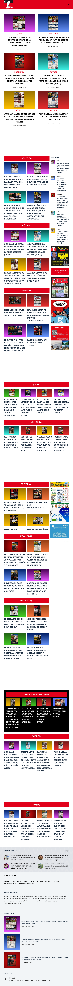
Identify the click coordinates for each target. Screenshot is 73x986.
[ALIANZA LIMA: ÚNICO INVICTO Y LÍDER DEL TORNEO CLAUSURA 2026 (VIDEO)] (53, 100)
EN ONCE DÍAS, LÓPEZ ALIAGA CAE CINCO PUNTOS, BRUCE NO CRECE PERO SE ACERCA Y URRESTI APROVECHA (37, 212)
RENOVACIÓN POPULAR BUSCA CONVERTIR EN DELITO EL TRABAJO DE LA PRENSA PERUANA (37, 181)
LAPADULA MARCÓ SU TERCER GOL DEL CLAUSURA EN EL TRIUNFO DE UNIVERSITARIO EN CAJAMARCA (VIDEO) (15, 278)
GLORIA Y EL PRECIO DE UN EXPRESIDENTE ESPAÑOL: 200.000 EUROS (44, 715)
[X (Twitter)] (12, 875)
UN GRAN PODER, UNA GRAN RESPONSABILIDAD (37, 505)
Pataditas (56, 881)
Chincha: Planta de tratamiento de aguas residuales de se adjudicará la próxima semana (56, 866)
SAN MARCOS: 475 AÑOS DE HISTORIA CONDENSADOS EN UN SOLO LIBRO (11, 442)
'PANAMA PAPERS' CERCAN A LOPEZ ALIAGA (59, 712)
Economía (19, 72)
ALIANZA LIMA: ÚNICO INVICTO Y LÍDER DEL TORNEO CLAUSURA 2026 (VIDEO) (53, 116)
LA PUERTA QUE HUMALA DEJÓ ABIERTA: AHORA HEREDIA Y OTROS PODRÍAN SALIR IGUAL (37, 653)
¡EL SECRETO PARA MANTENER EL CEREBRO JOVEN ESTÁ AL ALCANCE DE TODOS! (44, 406)
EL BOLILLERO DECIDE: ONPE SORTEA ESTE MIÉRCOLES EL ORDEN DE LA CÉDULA (14, 623)
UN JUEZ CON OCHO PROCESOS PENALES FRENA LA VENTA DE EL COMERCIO (14, 587)
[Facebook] (7, 875)
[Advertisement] (36, 141)
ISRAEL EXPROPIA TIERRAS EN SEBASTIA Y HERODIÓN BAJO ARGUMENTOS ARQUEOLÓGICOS (38, 315)
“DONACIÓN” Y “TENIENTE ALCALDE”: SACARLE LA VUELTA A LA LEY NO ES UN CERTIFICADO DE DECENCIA (12, 717)
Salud (26, 881)
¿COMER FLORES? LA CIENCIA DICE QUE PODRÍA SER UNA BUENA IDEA (27, 443)
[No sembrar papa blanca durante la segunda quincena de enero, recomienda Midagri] (40, 857)
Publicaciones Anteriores (26, 883)
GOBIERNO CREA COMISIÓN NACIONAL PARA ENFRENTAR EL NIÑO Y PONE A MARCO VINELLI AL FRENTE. (37, 588)
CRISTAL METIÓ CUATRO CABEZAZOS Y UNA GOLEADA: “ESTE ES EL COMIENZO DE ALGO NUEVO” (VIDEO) (38, 249)
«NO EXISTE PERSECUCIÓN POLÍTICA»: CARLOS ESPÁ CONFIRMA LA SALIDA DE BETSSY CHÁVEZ (37, 624)
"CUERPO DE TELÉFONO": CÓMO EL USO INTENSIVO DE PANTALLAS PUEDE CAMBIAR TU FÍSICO (28, 407)
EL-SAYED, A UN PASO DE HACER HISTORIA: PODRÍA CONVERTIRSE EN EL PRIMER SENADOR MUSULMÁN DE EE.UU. (14, 345)
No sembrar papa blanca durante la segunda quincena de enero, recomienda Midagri (56, 858)
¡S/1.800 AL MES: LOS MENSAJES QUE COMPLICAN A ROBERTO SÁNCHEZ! (28, 715)
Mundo (19, 881)
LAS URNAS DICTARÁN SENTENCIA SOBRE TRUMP (37, 342)
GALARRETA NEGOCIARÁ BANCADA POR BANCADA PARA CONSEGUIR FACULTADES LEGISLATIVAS (53, 40)
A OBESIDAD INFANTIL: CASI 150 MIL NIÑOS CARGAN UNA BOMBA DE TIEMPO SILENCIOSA (11, 407)
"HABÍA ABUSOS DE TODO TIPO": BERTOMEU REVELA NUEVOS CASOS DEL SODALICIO (44, 443)
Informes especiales (10, 883)
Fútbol (19, 34)
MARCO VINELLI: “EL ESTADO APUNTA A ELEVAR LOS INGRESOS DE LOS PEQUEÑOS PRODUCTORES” (37, 559)
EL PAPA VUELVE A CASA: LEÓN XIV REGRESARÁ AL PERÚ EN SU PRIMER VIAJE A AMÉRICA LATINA (14, 653)
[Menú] (68, 4)
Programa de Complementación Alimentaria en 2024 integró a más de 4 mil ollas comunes (23, 858)
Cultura (32, 881)
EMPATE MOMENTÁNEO (37, 529)
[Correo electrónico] (15, 875)
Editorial (40, 881)
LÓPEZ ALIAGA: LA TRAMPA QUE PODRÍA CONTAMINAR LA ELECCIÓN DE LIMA (14, 506)
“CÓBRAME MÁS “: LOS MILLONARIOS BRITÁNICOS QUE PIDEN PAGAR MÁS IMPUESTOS (61, 443)
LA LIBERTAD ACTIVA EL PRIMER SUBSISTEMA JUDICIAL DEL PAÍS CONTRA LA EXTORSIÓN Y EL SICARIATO (62, 202)
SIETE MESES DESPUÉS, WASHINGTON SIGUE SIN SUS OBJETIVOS (14, 312)
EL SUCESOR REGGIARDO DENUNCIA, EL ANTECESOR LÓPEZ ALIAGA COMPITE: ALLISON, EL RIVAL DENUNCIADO (14, 212)
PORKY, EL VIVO (11, 529)
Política (53, 34)
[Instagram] (9, 875)
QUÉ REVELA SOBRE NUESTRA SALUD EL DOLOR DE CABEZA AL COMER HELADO (61, 406)
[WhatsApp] (4, 875)
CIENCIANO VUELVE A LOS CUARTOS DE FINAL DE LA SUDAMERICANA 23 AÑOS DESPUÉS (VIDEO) (14, 249)
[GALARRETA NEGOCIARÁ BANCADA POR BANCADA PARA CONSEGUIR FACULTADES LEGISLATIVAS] (53, 23)
